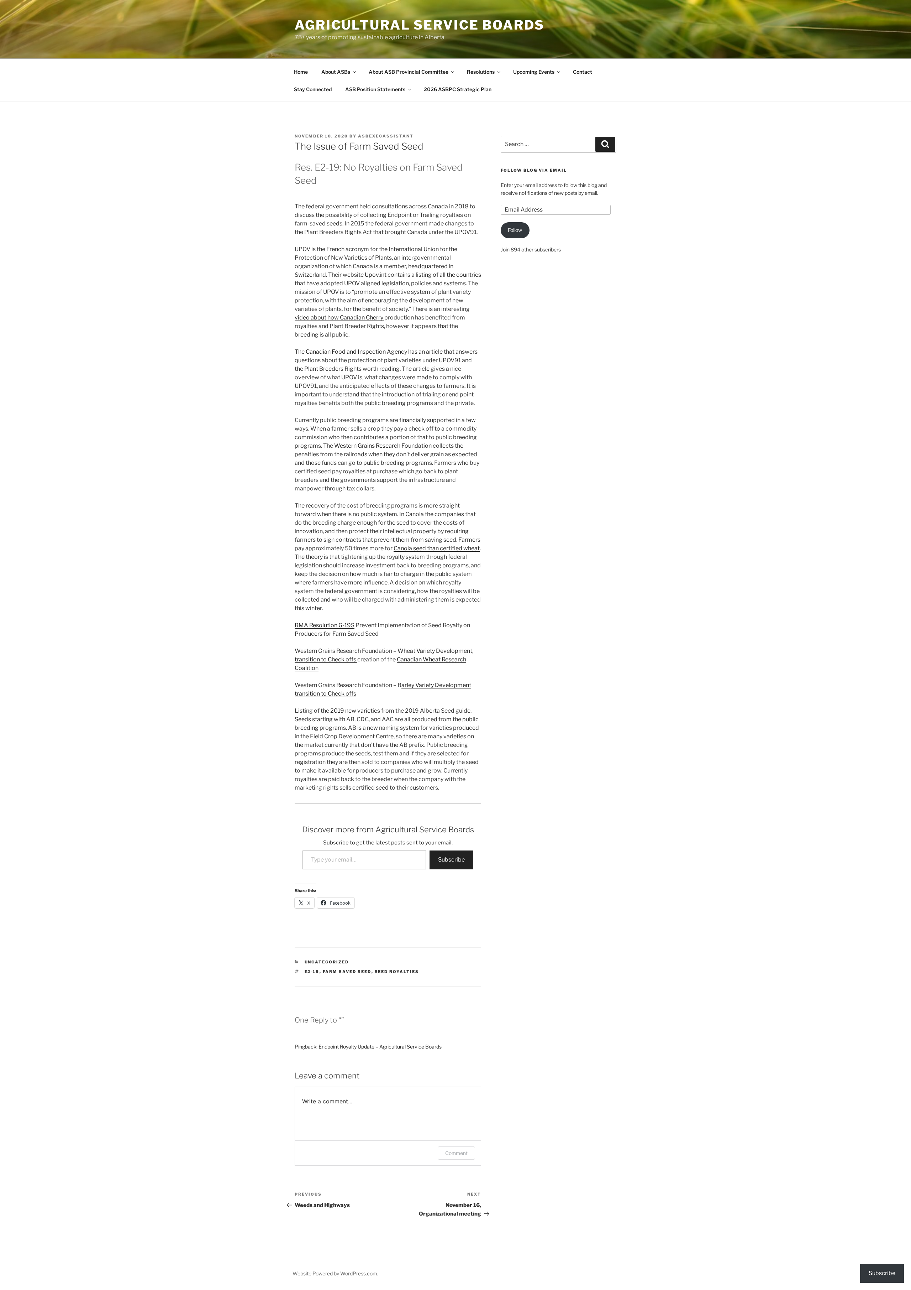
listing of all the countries (448, 274)
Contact (582, 72)
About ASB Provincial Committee (408, 72)
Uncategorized (327, 961)
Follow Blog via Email (534, 170)
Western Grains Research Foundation (383, 445)
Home (301, 72)
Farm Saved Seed (347, 971)
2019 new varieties (355, 710)
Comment (456, 1153)
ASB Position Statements (375, 89)
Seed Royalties (397, 971)
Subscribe (451, 859)
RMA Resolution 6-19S (324, 625)
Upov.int (375, 274)
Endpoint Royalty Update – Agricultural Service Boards (380, 1047)
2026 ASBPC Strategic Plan (457, 89)
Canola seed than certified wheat (437, 548)
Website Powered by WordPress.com (335, 1273)
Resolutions (481, 72)
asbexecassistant (386, 136)
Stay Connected (313, 89)
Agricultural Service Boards (419, 25)
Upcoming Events (533, 72)
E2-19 (312, 971)
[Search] (605, 144)
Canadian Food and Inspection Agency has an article (374, 351)
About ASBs (335, 72)
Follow (515, 230)
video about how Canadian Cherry (339, 317)
